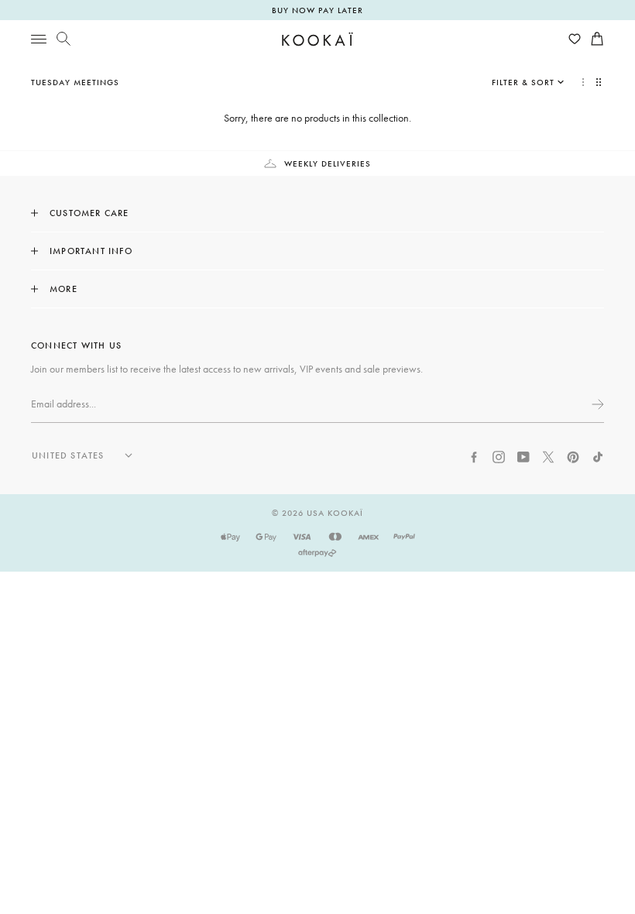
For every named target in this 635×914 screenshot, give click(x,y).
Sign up (596, 404)
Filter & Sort (523, 82)
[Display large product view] (583, 82)
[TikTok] (598, 455)
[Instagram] (499, 455)
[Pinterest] (573, 455)
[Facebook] (474, 455)
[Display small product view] (600, 82)
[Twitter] (548, 455)
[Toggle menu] (38, 39)
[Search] (63, 39)
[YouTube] (523, 455)
